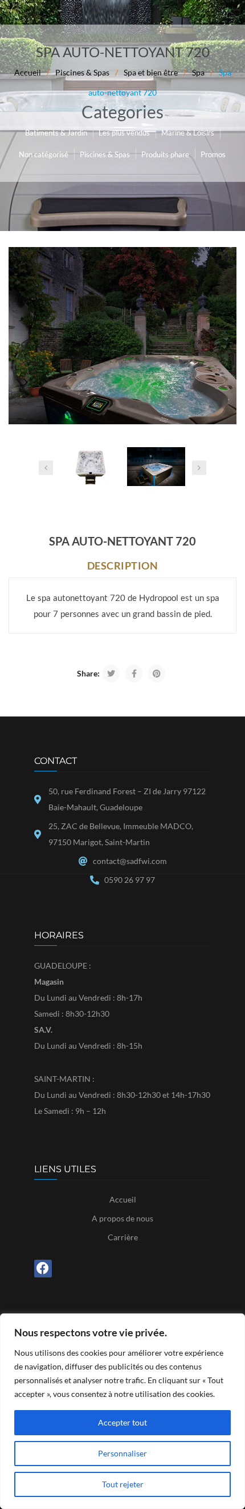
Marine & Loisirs (187, 132)
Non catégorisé (43, 154)
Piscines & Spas (82, 72)
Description (122, 565)
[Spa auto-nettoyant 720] (122, 335)
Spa (198, 72)
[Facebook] (43, 1268)
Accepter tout (122, 1422)
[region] (122, 1411)
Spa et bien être (151, 72)
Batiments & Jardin (56, 132)
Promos (213, 154)
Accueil (27, 72)
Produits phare (165, 154)
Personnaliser (122, 1453)
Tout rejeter (123, 1484)
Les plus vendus (124, 132)
